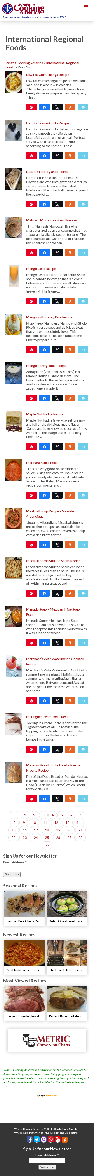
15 (14, 830)
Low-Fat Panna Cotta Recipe (47, 123)
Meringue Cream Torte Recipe (48, 716)
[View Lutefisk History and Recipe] (13, 178)
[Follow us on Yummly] (65, 1140)
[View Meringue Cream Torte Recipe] (13, 723)
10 (34, 822)
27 (69, 837)
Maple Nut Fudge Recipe (44, 414)
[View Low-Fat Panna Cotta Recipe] (13, 130)
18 (47, 830)
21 (80, 830)
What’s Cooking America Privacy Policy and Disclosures (46, 1132)
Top (89, 1170)
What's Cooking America (24, 63)
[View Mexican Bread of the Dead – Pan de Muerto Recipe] (13, 772)
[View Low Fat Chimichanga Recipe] (13, 81)
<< (15, 815)
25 (47, 837)
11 (45, 822)
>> (47, 845)
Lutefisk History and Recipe (47, 171)
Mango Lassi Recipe (41, 268)
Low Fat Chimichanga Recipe (47, 74)
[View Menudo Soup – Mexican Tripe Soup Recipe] (13, 616)
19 (58, 830)
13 (67, 822)
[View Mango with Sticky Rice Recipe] (13, 324)
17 (36, 830)
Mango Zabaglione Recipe (46, 365)
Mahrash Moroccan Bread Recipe (51, 220)
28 (80, 837)
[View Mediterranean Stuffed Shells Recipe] (13, 567)
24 (36, 837)
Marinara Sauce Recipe (43, 462)
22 (14, 837)
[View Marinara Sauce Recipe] (13, 469)
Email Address (14, 862)
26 (58, 837)
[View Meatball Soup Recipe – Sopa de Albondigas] (13, 518)
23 (25, 837)
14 (78, 822)
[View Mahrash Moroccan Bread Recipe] (13, 227)
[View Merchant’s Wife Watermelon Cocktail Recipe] (14, 666)
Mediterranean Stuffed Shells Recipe (53, 561)
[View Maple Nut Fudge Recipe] (14, 421)
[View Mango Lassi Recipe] (14, 275)
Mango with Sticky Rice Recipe (49, 317)
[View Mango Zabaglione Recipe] (13, 372)
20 (69, 830)
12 (56, 822)
